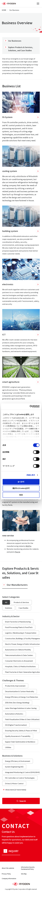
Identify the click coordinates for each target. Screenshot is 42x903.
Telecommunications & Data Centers (19, 655)
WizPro (28, 546)
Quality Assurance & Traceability (17, 736)
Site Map (24, 874)
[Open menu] (38, 3)
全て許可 (21, 482)
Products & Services (21, 602)
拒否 (21, 495)
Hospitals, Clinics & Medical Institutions (20, 666)
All (6, 602)
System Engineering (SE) (14, 767)
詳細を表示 (31, 475)
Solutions (8, 608)
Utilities (8, 747)
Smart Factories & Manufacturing (18, 622)
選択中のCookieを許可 (21, 488)
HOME (4, 10)
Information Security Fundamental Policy (28, 868)
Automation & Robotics (14, 714)
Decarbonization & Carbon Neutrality (19, 691)
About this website (8, 868)
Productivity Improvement (15, 686)
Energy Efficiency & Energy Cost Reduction (21, 697)
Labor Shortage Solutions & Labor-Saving (21, 708)
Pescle (17, 552)
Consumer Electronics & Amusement (19, 661)
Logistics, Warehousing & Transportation (20, 633)
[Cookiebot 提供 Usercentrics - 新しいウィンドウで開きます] (29, 406)
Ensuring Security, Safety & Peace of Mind (21, 730)
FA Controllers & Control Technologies (20, 778)
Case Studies (23, 608)
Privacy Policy (6, 874)
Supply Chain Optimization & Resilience (20, 742)
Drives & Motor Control (14, 783)
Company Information (9, 878)
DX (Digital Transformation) (16, 725)
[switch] (36, 452)
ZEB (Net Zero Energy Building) (17, 702)
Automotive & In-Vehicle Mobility (18, 650)
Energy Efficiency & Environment (17, 761)
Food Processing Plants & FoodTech (18, 627)
